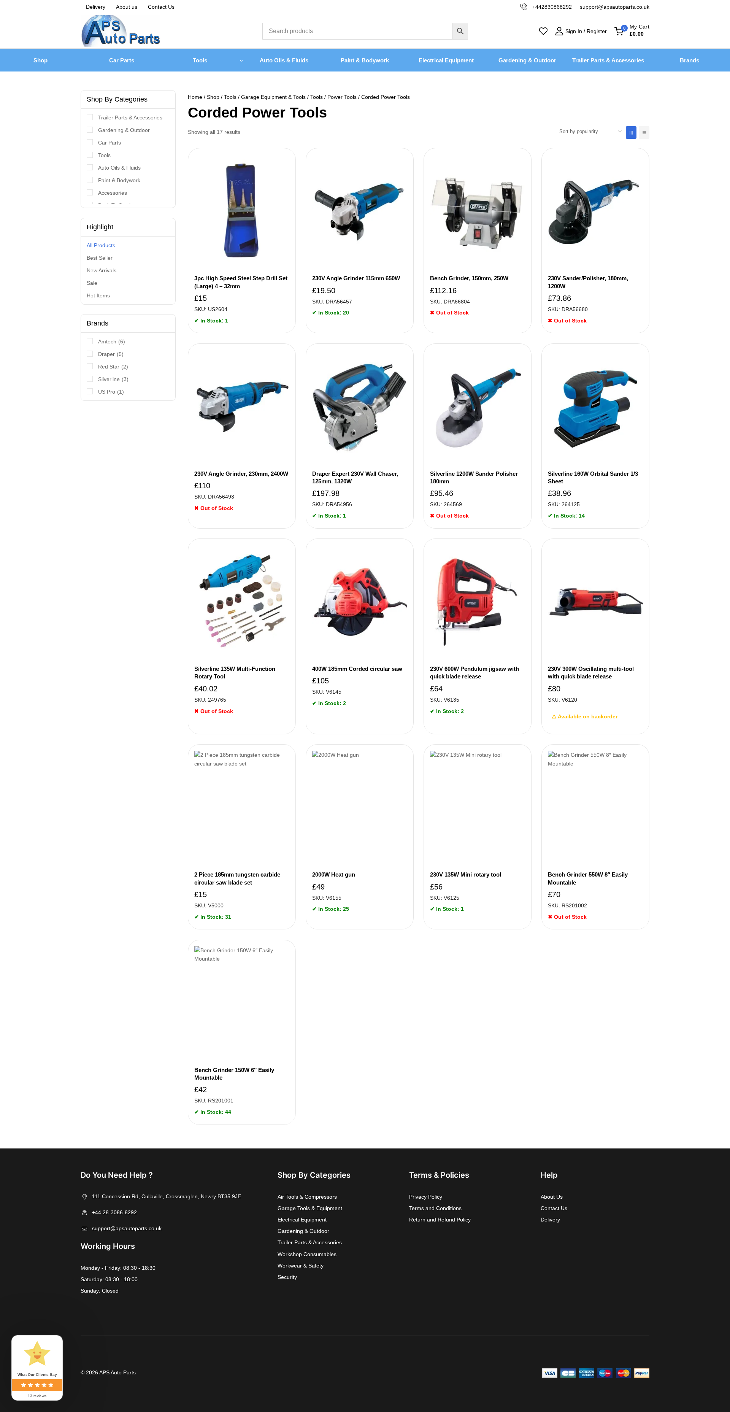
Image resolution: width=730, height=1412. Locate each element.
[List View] (644, 132)
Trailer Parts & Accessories (608, 60)
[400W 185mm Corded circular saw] (359, 602)
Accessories (112, 193)
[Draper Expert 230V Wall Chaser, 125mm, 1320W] (359, 407)
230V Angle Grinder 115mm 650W (356, 278)
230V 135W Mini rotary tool (465, 874)
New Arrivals (101, 270)
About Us (552, 1197)
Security (287, 1277)
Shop (40, 60)
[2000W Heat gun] (359, 808)
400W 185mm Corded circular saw (357, 668)
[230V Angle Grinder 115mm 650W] (359, 211)
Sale (92, 283)
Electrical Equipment (446, 60)
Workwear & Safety (301, 1266)
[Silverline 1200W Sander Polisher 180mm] (477, 407)
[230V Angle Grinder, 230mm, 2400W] (241, 407)
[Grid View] (631, 132)
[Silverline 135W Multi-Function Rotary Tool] (241, 602)
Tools (104, 155)
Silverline (113, 379)
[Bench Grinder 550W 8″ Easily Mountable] (595, 808)
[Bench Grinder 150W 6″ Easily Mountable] (241, 1003)
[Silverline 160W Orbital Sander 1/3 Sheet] (595, 407)
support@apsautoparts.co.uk (127, 1228)
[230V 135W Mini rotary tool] (477, 808)
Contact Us (161, 7)
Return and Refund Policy (440, 1220)
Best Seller (100, 258)
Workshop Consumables (307, 1254)
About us (126, 7)
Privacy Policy (425, 1197)
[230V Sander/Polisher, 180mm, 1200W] (595, 211)
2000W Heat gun (333, 874)
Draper (111, 354)
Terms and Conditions (435, 1208)
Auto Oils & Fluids (284, 60)
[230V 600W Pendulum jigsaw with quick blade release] (477, 602)
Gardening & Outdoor (527, 60)
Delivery (95, 7)
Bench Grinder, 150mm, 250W (469, 278)
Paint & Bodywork (365, 60)
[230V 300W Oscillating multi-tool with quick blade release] (595, 602)
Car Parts (121, 60)
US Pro (111, 392)
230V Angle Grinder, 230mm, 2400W (241, 473)
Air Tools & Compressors (307, 1197)
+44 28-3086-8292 (114, 1212)
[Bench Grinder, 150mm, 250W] (477, 211)
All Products (101, 245)
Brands (689, 60)
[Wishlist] (543, 31)
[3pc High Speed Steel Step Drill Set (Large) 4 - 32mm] (241, 211)
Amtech (111, 341)
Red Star (113, 367)
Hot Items (98, 295)
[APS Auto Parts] (120, 31)
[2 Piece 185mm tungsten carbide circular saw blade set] (241, 808)
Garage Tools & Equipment (310, 1208)
